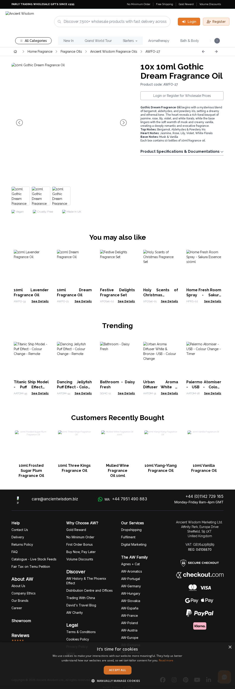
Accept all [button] (117, 670)
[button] (117, 680)
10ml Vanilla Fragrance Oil (204, 468)
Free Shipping (164, 4)
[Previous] (203, 51)
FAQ (14, 552)
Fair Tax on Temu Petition (30, 566)
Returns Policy (22, 544)
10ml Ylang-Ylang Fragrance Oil (161, 468)
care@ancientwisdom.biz (55, 499)
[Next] (216, 51)
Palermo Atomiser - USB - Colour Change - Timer (203, 387)
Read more (166, 660)
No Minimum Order (138, 4)
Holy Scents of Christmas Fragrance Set (160, 295)
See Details (40, 301)
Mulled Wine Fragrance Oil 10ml (117, 470)
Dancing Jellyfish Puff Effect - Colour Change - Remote (74, 387)
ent (128, 537)
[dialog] (117, 665)
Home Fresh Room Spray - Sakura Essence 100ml (203, 295)
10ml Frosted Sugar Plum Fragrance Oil (31, 470)
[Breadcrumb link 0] (15, 51)
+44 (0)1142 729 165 (204, 496)
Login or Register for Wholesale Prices (182, 96)
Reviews (20, 635)
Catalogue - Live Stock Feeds (33, 559)
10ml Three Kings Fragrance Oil (74, 468)
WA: (125, 499)
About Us (18, 586)
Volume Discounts (210, 4)
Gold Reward (186, 4)
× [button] (230, 647)
